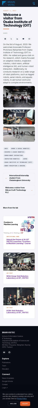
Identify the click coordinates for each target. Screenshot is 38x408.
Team (4, 366)
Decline (13, 404)
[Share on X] (11, 39)
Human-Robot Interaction (14, 155)
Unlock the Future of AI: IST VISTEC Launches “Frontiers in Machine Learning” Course (18, 241)
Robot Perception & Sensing (15, 166)
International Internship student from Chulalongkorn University (19, 177)
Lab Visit (9, 273)
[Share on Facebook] (5, 39)
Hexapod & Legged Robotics (14, 152)
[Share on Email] (29, 39)
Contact (4, 384)
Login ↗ (5, 388)
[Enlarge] (32, 89)
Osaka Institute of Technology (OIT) (18, 162)
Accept (25, 404)
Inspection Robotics (12, 159)
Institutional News (12, 236)
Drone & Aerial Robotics (20, 148)
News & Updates (8, 378)
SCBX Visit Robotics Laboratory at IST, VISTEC (17, 312)
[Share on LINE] (23, 39)
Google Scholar (7, 381)
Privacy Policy (22, 399)
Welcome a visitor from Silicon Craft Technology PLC (15, 190)
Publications (6, 362)
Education (5, 369)
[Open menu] (34, 3)
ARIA (6, 148)
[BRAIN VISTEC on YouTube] (4, 352)
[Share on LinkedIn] (17, 39)
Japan (25, 159)
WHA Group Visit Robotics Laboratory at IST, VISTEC (17, 277)
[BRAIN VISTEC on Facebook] (9, 352)
